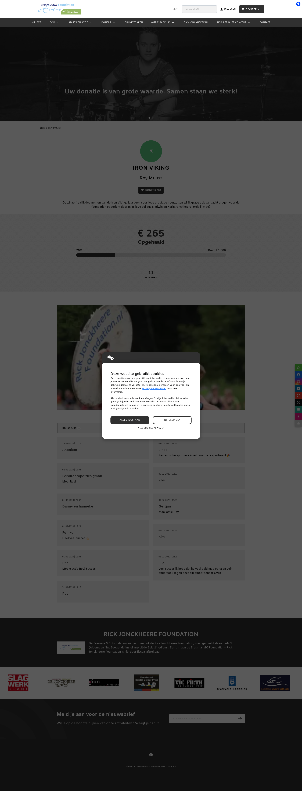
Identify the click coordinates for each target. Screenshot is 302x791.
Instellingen (172, 420)
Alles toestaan (130, 420)
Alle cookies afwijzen (151, 428)
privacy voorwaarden (154, 388)
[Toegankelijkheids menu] (298, 4)
